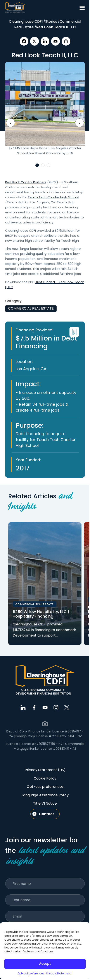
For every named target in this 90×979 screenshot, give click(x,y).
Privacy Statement (58, 973)
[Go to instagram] (56, 707)
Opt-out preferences (30, 973)
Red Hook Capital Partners (25, 182)
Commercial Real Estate (31, 308)
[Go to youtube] (45, 707)
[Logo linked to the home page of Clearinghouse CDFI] (15, 7)
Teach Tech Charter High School (53, 197)
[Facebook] (24, 41)
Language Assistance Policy (45, 795)
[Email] (55, 41)
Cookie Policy (45, 778)
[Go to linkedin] (23, 707)
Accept (45, 963)
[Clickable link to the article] (44, 583)
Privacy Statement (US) (45, 769)
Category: (13, 300)
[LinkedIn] (45, 41)
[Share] (66, 41)
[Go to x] (66, 707)
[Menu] (82, 7)
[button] (37, 165)
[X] (34, 41)
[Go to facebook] (34, 707)
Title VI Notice (45, 803)
